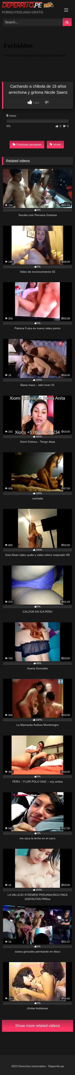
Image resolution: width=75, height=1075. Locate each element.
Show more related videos (37, 1026)
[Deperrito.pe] (31, 5)
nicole (57, 144)
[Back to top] (62, 1063)
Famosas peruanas (29, 144)
